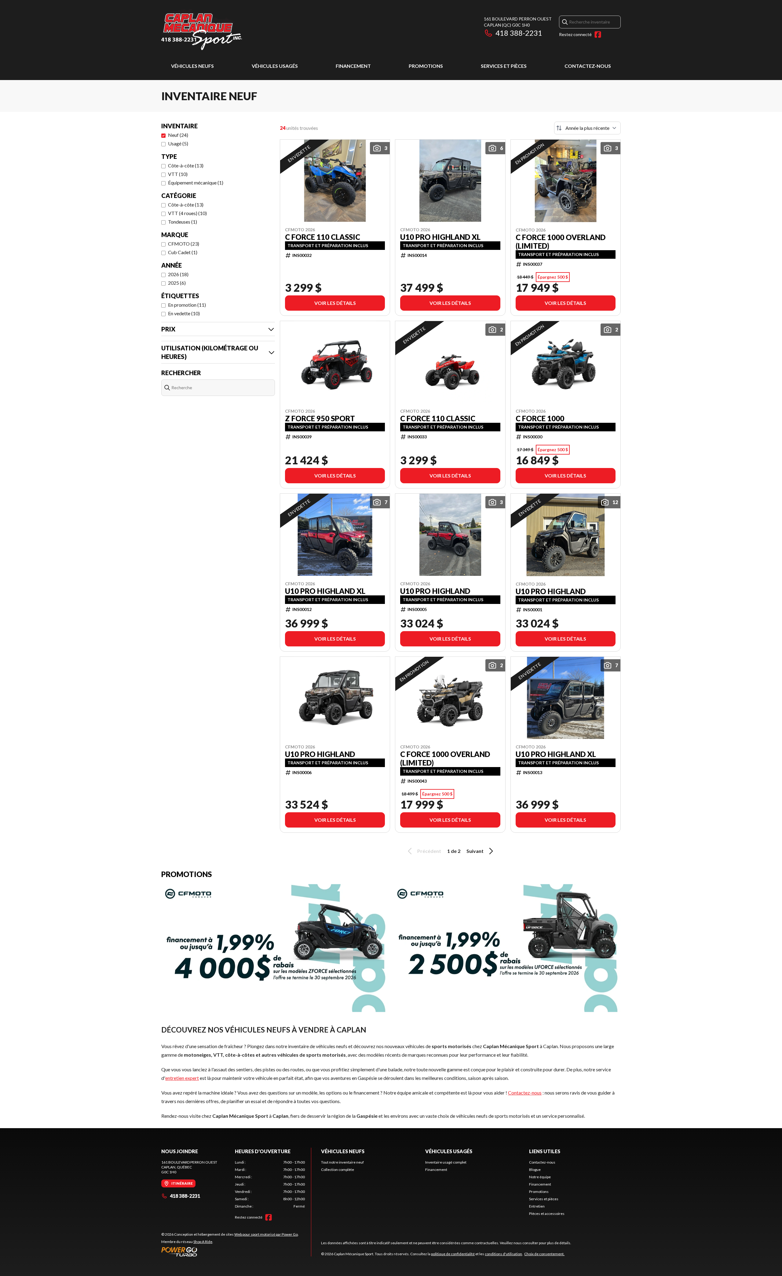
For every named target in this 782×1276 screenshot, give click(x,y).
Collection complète (337, 1169)
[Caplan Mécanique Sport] (201, 29)
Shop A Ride (202, 1241)
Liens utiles (544, 1151)
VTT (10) (178, 174)
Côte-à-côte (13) (185, 165)
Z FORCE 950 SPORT (320, 418)
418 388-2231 (518, 32)
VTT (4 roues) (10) (187, 213)
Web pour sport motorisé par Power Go (266, 1234)
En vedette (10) (184, 313)
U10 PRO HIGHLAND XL (440, 237)
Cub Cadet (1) (182, 252)
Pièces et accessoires (547, 1213)
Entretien (537, 1206)
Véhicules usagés (275, 66)
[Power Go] (230, 1251)
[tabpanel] (270, 1184)
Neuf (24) (178, 135)
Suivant (475, 851)
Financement (353, 66)
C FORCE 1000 (540, 418)
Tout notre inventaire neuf (342, 1162)
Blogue (535, 1169)
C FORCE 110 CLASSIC (322, 237)
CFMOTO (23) (183, 244)
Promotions (426, 66)
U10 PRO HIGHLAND (435, 591)
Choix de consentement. (544, 1254)
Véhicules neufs (192, 66)
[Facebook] (597, 34)
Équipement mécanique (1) (195, 182)
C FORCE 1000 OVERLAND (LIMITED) (560, 241)
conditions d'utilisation (503, 1254)
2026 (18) (178, 274)
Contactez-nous (588, 66)
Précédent (429, 851)
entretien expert (182, 1078)
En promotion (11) (187, 305)
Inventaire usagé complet (445, 1162)
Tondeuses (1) (182, 222)
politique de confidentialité (453, 1254)
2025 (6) (177, 283)
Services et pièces (504, 66)
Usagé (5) (178, 143)
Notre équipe (540, 1177)
